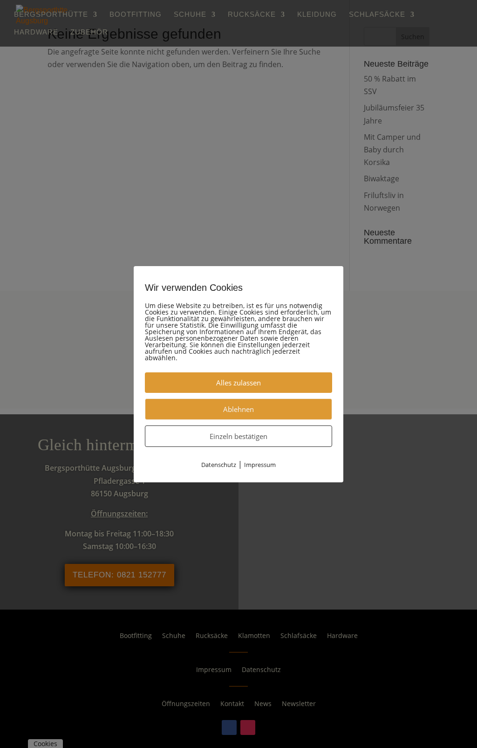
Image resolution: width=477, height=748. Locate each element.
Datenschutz (218, 464)
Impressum (260, 464)
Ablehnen (238, 408)
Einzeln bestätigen (238, 435)
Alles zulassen (238, 382)
